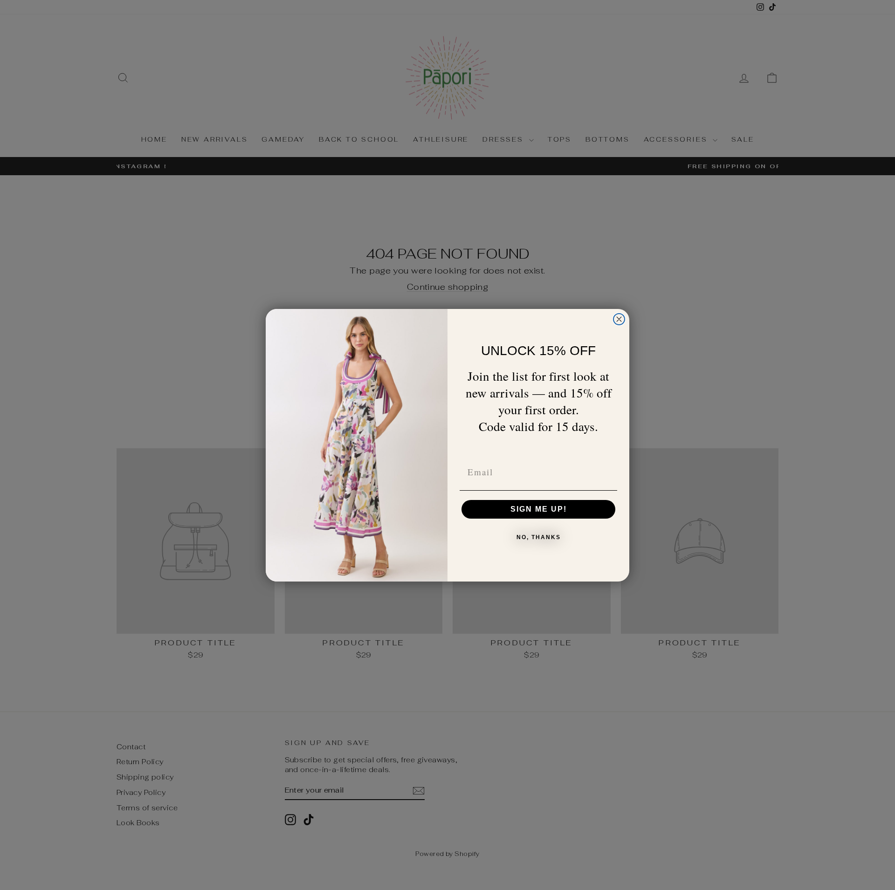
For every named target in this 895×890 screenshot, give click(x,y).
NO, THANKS (538, 537)
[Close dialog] (619, 319)
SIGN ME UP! (538, 509)
